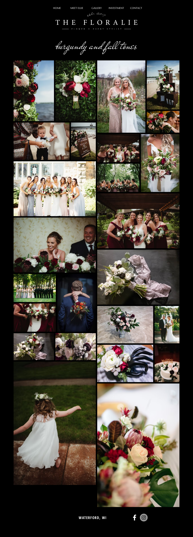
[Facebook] (134, 517)
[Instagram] (144, 517)
